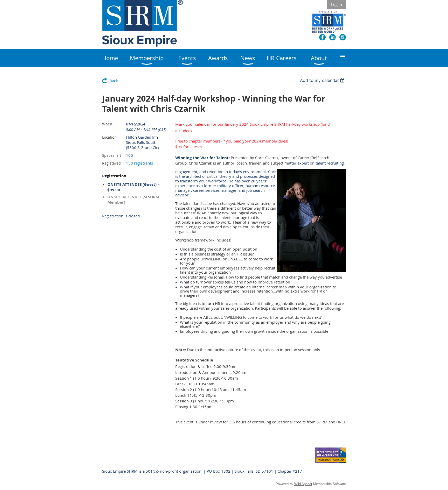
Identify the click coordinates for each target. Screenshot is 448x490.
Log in (336, 4)
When (107, 124)
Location (109, 137)
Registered (111, 163)
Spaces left (111, 155)
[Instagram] (342, 37)
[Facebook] (322, 37)
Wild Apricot (303, 484)
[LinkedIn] (332, 37)
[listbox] (323, 80)
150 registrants (139, 163)
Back (113, 80)
